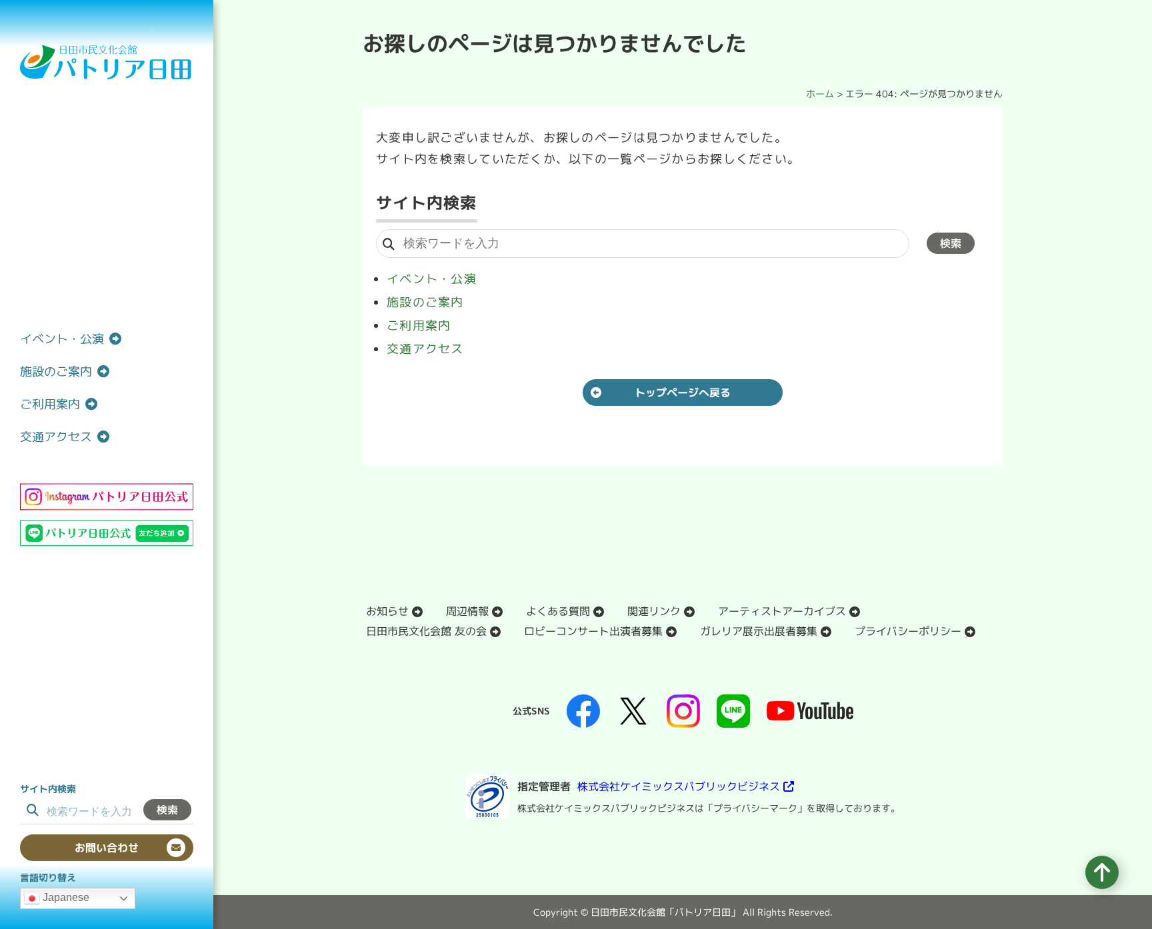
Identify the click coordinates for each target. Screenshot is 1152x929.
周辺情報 (467, 611)
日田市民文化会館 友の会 (426, 631)
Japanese (64, 897)
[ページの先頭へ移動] (1102, 872)
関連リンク (654, 611)
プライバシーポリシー (908, 631)
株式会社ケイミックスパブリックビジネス (678, 786)
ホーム (820, 93)
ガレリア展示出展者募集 (758, 631)
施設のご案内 (425, 302)
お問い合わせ (107, 847)
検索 (167, 809)
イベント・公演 (432, 279)
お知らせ (387, 611)
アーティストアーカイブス (782, 611)
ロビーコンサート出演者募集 (593, 631)
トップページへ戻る (683, 392)
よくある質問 (558, 611)
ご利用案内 (419, 325)
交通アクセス (425, 349)
